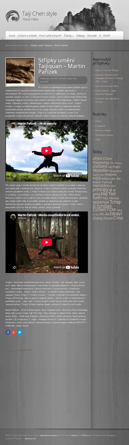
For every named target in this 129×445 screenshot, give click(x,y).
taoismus (101, 202)
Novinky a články (20, 45)
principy (101, 189)
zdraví (115, 213)
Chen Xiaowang (102, 161)
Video (119, 210)
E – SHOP (104, 35)
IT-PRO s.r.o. (86, 435)
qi (110, 190)
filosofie (100, 170)
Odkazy (80, 35)
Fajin (117, 167)
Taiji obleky (110, 198)
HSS (97, 178)
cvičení (100, 166)
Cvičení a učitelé (27, 35)
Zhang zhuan (103, 218)
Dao (110, 167)
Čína (118, 217)
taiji (104, 193)
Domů (8, 45)
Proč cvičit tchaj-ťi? (50, 35)
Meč (113, 186)
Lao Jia (115, 178)
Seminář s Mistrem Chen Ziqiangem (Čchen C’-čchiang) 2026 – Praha (109, 78)
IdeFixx (74, 435)
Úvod (12, 35)
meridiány (101, 185)
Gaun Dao (98, 174)
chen (98, 158)
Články (69, 35)
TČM (111, 209)
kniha (105, 178)
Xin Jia (104, 214)
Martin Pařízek (102, 182)
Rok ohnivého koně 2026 (106, 86)
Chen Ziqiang (115, 163)
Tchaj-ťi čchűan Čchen (107, 205)
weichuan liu (30, 439)
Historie (111, 175)
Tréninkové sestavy (104, 135)
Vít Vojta (96, 215)
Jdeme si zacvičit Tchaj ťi (107, 70)
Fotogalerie (100, 126)
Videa (98, 140)
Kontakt (92, 35)
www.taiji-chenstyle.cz (49, 435)
